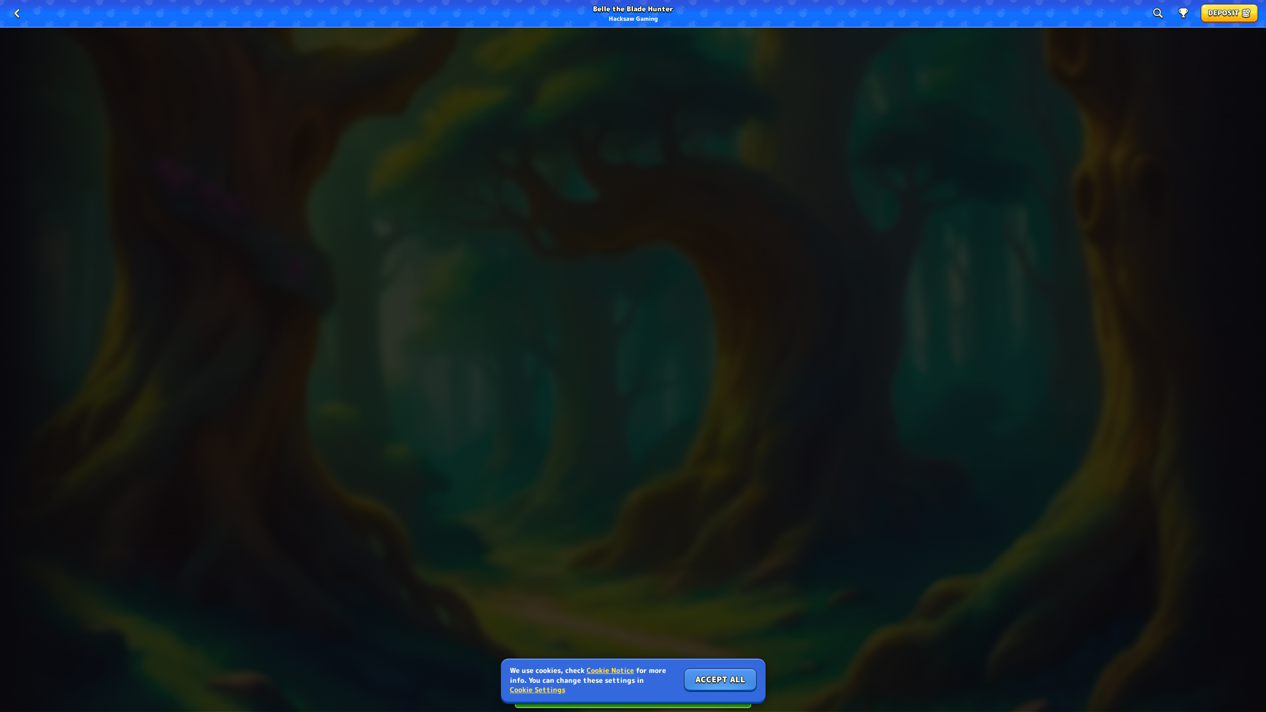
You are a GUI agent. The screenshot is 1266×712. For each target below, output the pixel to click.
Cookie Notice (610, 670)
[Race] (1183, 13)
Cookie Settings (537, 690)
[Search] (1158, 13)
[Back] (17, 13)
